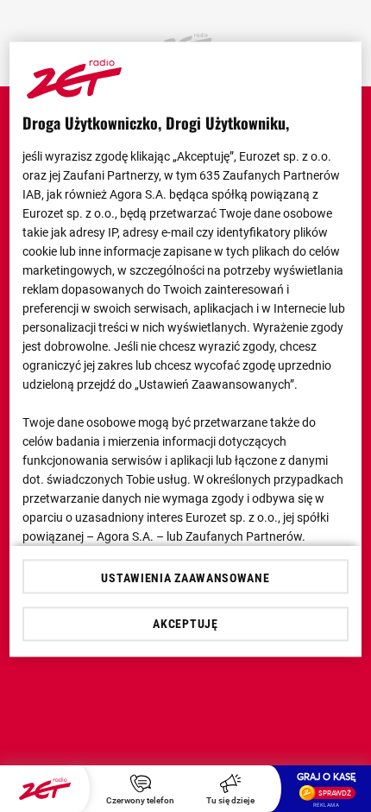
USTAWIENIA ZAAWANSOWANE (185, 578)
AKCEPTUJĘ (185, 624)
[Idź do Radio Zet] (45, 788)
